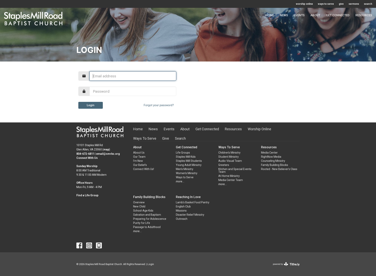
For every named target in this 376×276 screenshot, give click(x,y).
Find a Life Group (87, 195)
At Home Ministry (229, 175)
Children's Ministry (229, 152)
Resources (363, 15)
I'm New (138, 160)
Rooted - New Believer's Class (279, 169)
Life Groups (183, 152)
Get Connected (338, 15)
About (315, 15)
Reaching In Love (188, 197)
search (368, 3)
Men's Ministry (184, 169)
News (284, 15)
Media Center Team (230, 180)
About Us (139, 152)
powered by (284, 267)
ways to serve (326, 3)
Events (299, 15)
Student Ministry (228, 156)
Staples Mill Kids (186, 156)
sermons (354, 3)
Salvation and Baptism (147, 214)
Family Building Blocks (274, 165)
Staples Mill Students (189, 160)
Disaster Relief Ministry (190, 214)
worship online (304, 3)
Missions (181, 210)
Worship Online (259, 129)
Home (270, 15)
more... (180, 181)
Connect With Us (87, 157)
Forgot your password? (159, 105)
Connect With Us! (143, 169)
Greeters (223, 165)
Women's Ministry (186, 173)
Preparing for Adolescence (149, 218)
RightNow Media (271, 156)
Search (180, 138)
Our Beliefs (140, 165)
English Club (183, 206)
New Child (139, 206)
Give (165, 138)
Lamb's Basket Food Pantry (192, 202)
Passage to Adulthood (147, 227)
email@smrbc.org (108, 153)
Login (90, 105)
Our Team (139, 156)
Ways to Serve (184, 177)
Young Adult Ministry (189, 165)
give (341, 3)
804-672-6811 (85, 153)
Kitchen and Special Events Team (234, 170)
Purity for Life (141, 222)
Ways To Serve (144, 138)
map (106, 149)
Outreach (181, 218)
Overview (139, 202)
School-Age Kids (143, 210)
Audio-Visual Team (230, 160)
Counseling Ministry (273, 160)
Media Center (269, 152)
